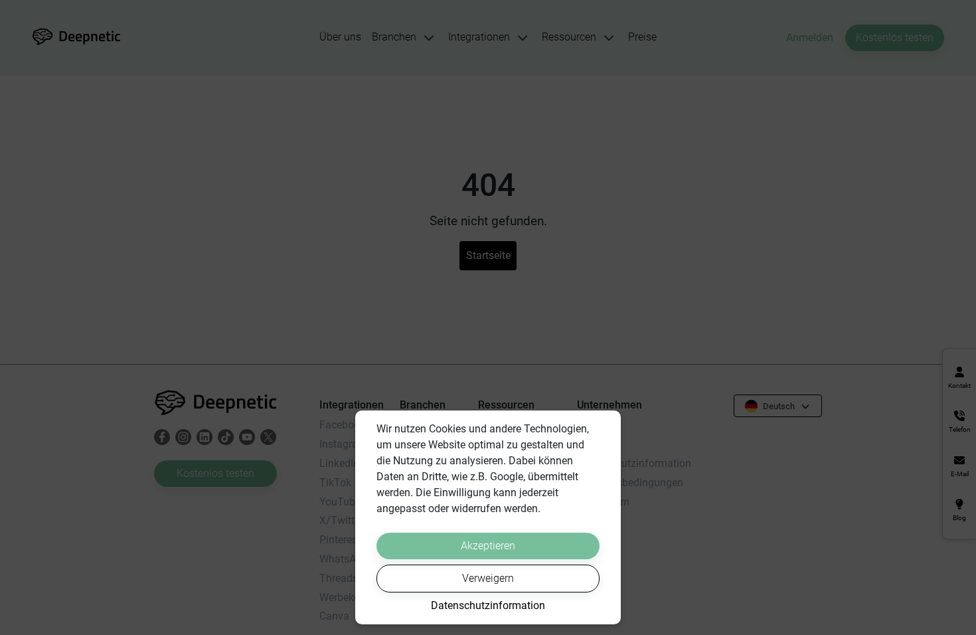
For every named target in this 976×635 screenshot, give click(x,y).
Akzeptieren (488, 545)
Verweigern (488, 578)
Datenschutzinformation (488, 605)
